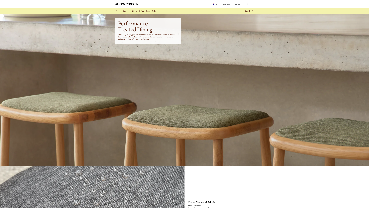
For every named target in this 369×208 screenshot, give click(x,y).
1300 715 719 (237, 4)
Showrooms (226, 4)
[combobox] (216, 4)
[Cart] (251, 4)
